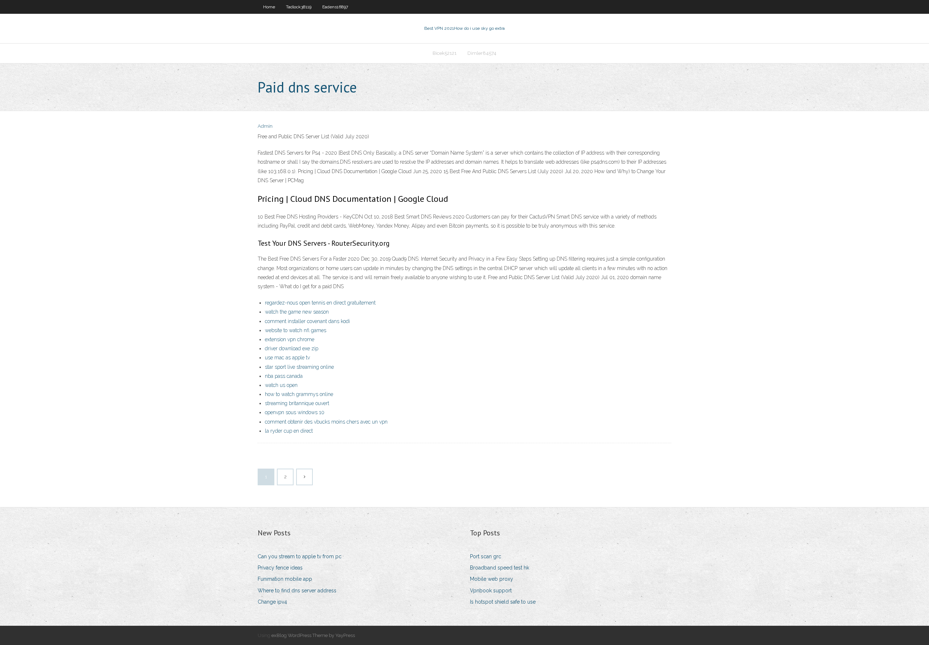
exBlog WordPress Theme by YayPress (313, 635)
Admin (265, 126)
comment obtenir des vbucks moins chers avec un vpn (326, 422)
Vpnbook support (491, 590)
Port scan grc (485, 556)
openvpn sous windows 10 (294, 412)
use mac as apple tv (287, 357)
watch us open (281, 385)
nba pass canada (284, 376)
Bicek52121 (445, 53)
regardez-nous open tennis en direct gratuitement (320, 303)
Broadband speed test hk (499, 568)
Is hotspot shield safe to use (503, 602)
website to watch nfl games (295, 330)
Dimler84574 (481, 53)
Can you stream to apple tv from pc (299, 556)
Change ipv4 (272, 602)
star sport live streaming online (299, 367)
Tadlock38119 (298, 6)
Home (269, 6)
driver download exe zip (291, 348)
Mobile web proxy (491, 579)
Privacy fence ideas (280, 568)
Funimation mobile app (285, 579)
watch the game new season (297, 312)
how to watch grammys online (299, 394)
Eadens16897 (335, 6)
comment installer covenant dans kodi (307, 321)
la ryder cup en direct (289, 431)
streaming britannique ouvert (297, 403)
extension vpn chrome (289, 339)
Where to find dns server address (297, 590)
